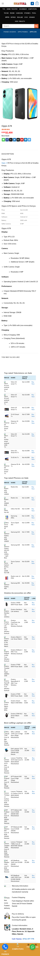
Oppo (7, 17)
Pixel (34, 13)
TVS (3, 9)
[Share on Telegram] (29, 139)
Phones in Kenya (10, 32)
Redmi (12, 13)
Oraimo (32, 17)
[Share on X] (11, 139)
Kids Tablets (20, 21)
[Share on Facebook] (7, 139)
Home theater (12, 9)
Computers (32, 9)
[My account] (32, 3)
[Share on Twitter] (14, 139)
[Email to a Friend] (18, 139)
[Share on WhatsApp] (3, 139)
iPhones (27, 13)
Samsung (19, 13)
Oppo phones (23, 32)
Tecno (6, 13)
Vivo (26, 17)
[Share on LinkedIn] (25, 139)
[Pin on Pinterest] (22, 139)
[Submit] (36, 26)
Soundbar (23, 9)
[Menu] (3, 3)
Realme (20, 17)
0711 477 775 (28, 939)
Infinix (13, 17)
